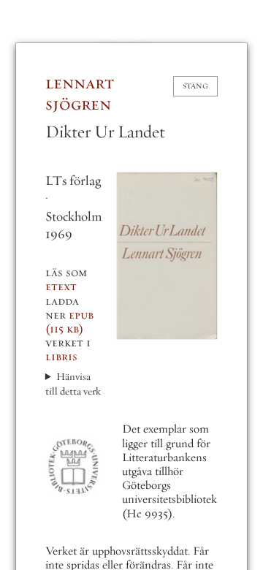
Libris (61, 356)
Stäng (195, 86)
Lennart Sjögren (79, 93)
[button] (167, 256)
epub (69, 322)
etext (61, 286)
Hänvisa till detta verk (73, 384)
